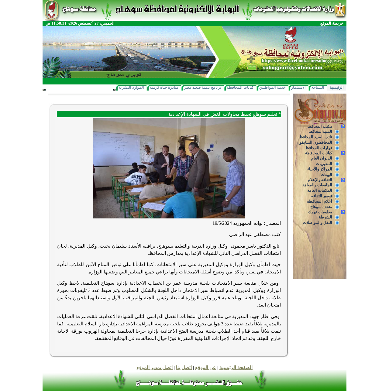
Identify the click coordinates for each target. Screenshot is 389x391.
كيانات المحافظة (240, 87)
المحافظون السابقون (314, 142)
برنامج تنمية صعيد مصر (202, 87)
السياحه (317, 87)
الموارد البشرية (131, 87)
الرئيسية (337, 87)
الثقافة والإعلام (320, 179)
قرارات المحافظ (318, 148)
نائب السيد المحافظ (315, 137)
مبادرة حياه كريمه (164, 87)
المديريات (324, 163)
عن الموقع (205, 367)
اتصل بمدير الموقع (154, 367)
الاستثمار (298, 87)
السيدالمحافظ (320, 131)
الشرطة (325, 217)
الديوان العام (321, 158)
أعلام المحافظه (319, 201)
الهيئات (326, 174)
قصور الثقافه (321, 196)
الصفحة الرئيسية (236, 367)
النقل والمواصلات (317, 222)
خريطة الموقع (331, 23)
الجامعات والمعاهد (317, 185)
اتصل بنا (184, 367)
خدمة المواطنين (272, 87)
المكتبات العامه (319, 190)
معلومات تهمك (320, 212)
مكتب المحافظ (320, 126)
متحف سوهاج (321, 206)
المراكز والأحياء (319, 169)
